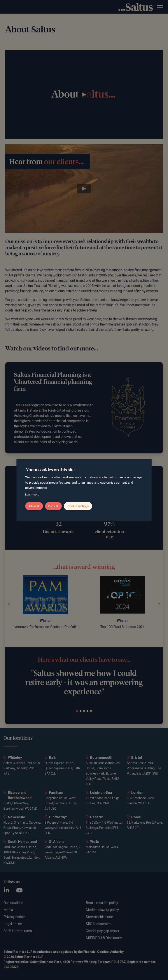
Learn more (32, 494)
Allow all (34, 506)
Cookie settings (78, 506)
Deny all (53, 506)
